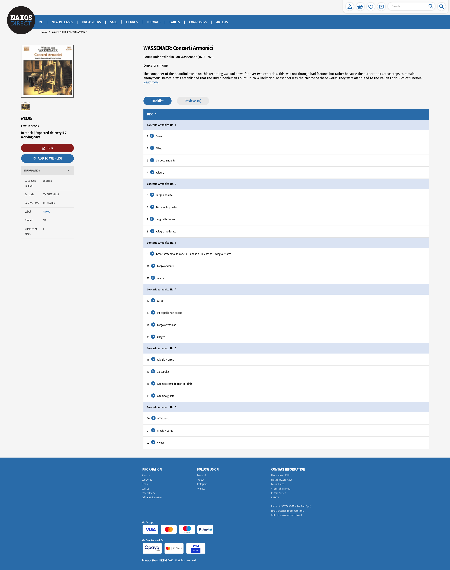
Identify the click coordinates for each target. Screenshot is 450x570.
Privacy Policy (148, 493)
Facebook (201, 475)
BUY (50, 148)
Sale (113, 22)
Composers (198, 22)
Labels (174, 22)
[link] (43, 32)
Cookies (145, 488)
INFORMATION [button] (32, 170)
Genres (132, 22)
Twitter (200, 479)
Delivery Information (152, 497)
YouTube (201, 488)
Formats (153, 22)
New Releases (62, 22)
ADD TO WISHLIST (50, 158)
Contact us (147, 479)
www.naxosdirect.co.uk (291, 515)
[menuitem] (131, 22)
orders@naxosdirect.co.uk (291, 510)
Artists (222, 22)
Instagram (202, 484)
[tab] (47, 170)
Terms (145, 484)
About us (146, 475)
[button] (350, 7)
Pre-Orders (91, 22)
